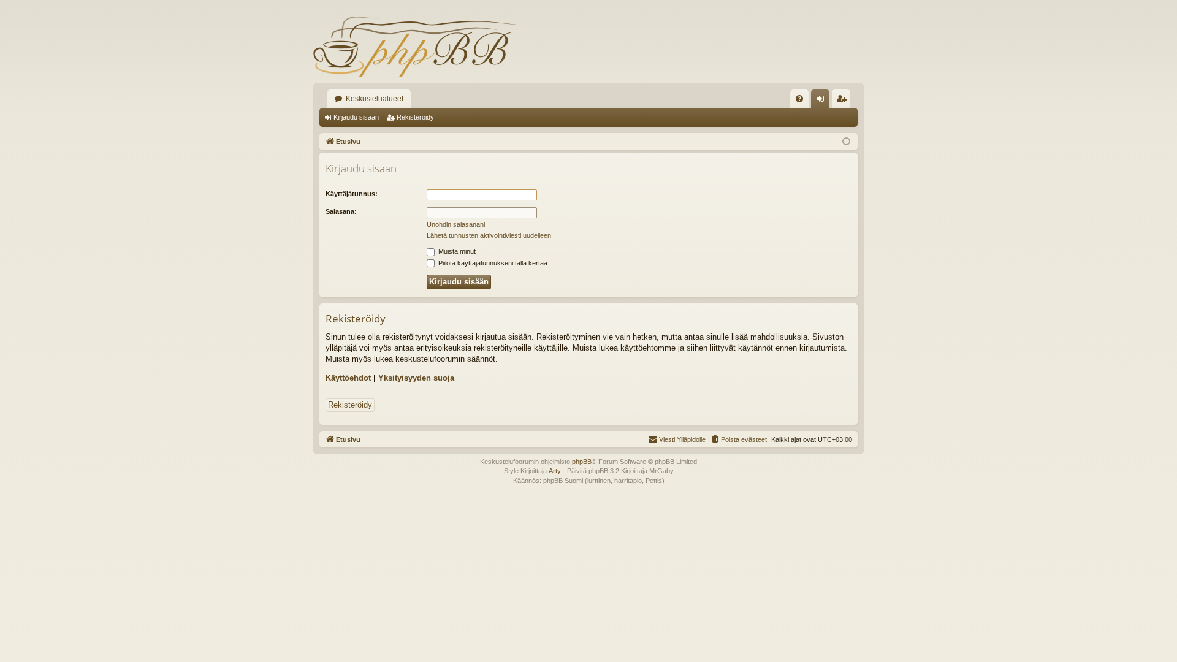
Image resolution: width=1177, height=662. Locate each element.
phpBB (582, 461)
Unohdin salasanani (456, 224)
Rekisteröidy (415, 117)
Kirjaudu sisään (356, 117)
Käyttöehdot (348, 377)
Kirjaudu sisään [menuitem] (822, 101)
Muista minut (456, 251)
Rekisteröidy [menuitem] (843, 101)
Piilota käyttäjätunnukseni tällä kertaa (491, 263)
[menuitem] (799, 98)
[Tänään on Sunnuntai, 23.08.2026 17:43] (846, 142)
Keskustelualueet (374, 98)
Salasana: (341, 211)
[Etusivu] (417, 46)
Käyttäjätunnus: (352, 193)
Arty (555, 470)
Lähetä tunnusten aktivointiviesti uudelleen (489, 235)
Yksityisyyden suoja (416, 377)
